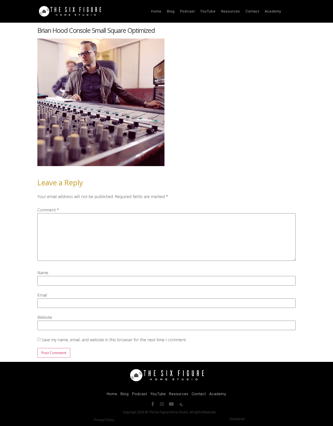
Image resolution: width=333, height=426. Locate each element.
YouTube (208, 11)
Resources (230, 11)
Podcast (187, 11)
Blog (171, 11)
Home (156, 11)
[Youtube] (171, 404)
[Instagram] (162, 404)
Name (42, 273)
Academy (273, 11)
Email (42, 295)
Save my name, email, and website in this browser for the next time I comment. (113, 340)
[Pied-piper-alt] (180, 404)
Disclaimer (237, 419)
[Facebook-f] (152, 404)
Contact (253, 11)
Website (44, 317)
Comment (48, 210)
